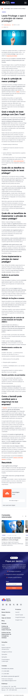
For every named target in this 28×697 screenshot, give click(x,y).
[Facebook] (6, 604)
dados (18, 91)
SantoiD (5, 407)
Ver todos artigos (13, 500)
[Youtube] (21, 604)
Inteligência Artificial (7, 652)
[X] (13, 604)
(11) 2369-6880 (5, 671)
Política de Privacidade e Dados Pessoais (6, 628)
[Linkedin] (10, 604)
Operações (4, 654)
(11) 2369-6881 (5, 673)
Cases (3, 615)
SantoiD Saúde (19, 615)
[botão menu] (25, 3)
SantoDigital (7, 24)
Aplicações (4, 657)
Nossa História (6, 612)
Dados (3, 645)
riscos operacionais (19, 161)
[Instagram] (3, 604)
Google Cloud (18, 620)
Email (7, 581)
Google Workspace (20, 617)
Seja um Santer (6, 618)
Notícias (4, 623)
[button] (23, 516)
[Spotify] (17, 604)
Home (3, 609)
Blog (3, 620)
